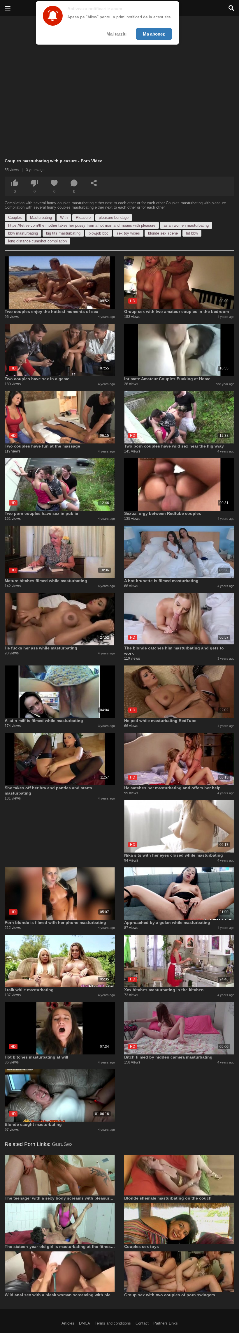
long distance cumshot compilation (37, 241)
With (64, 217)
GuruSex (62, 1144)
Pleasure (83, 217)
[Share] (93, 183)
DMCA (84, 1323)
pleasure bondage (114, 217)
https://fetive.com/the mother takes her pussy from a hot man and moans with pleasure (81, 225)
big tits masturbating (63, 233)
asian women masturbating (186, 225)
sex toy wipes (128, 233)
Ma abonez (154, 33)
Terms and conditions (113, 1323)
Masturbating (41, 217)
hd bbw (192, 233)
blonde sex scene (163, 233)
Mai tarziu (116, 33)
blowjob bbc (98, 233)
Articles (67, 1323)
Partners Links (165, 1323)
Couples (15, 217)
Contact (142, 1323)
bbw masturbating (23, 233)
